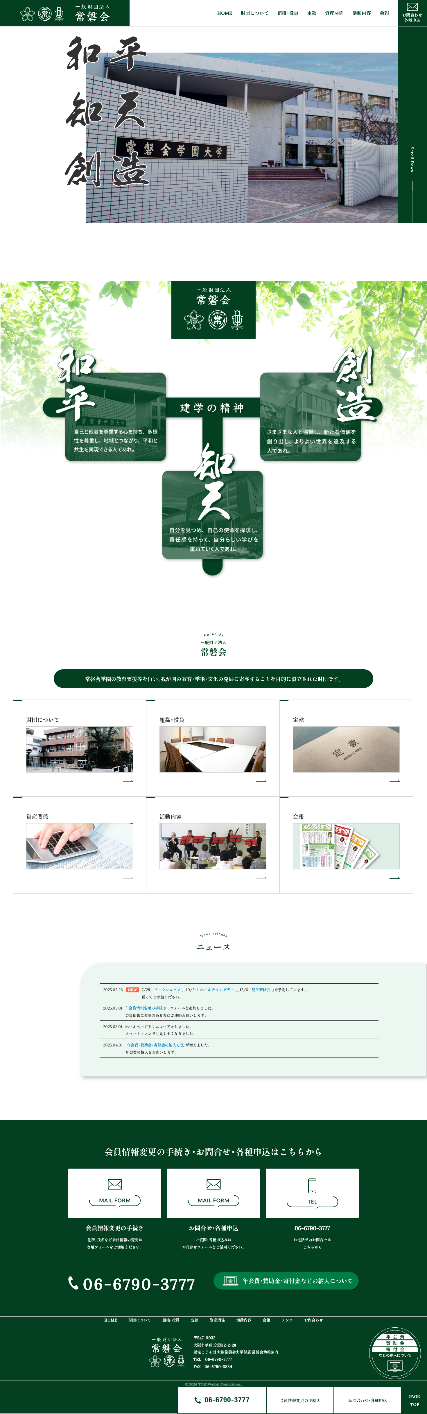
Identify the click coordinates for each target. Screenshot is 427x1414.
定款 (311, 13)
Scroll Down (412, 164)
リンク (287, 1320)
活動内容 (361, 13)
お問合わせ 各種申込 (412, 17)
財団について (255, 13)
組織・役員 (287, 13)
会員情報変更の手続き (300, 1400)
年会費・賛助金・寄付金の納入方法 (155, 1045)
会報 (384, 13)
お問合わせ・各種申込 (367, 1400)
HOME (224, 13)
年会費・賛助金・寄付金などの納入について (298, 1280)
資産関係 (334, 13)
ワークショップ (167, 989)
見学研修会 (261, 989)
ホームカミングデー (217, 989)
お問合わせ (313, 1320)
